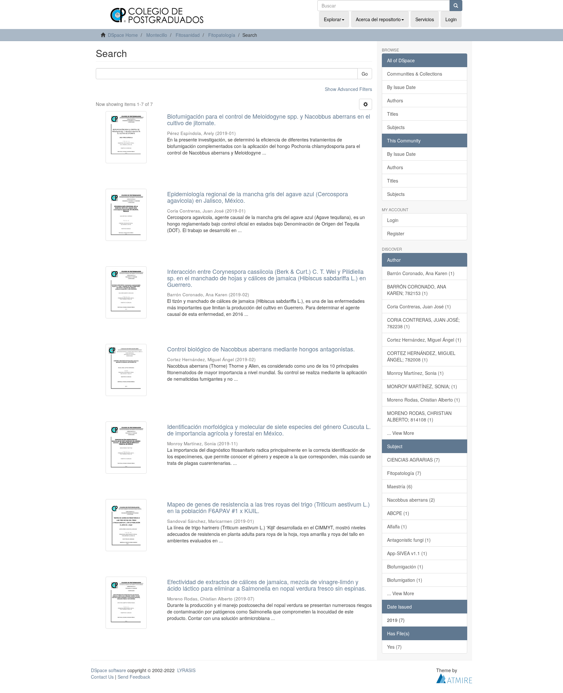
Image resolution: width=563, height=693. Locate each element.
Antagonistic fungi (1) (409, 540)
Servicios (424, 19)
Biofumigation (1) (404, 580)
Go (365, 73)
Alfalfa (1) (397, 526)
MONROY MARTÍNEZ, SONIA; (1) (422, 386)
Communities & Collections (414, 73)
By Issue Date (401, 87)
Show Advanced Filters (348, 89)
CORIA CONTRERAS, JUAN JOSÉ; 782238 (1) (423, 323)
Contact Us (102, 676)
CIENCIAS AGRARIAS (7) (413, 459)
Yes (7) (394, 646)
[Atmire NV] (454, 677)
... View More (400, 433)
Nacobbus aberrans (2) (411, 499)
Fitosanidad (188, 35)
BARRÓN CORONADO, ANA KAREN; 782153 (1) (416, 289)
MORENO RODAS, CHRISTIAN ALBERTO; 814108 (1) (419, 416)
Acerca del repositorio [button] (378, 19)
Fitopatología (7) (404, 473)
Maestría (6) (399, 486)
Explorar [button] (332, 19)
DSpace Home (123, 35)
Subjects (396, 127)
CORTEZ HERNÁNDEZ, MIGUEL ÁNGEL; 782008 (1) (421, 356)
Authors (395, 100)
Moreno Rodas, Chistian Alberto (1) (423, 399)
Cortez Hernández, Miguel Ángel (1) (424, 339)
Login (392, 220)
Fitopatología (221, 35)
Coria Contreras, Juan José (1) (419, 306)
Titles (392, 114)
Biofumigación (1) (405, 566)
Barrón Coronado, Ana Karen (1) (421, 273)
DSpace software (108, 670)
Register (395, 233)
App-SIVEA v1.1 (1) (407, 553)
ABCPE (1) (398, 513)
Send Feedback (134, 676)
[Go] (455, 5)
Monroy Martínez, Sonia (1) (415, 373)
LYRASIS (186, 670)
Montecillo (156, 35)
